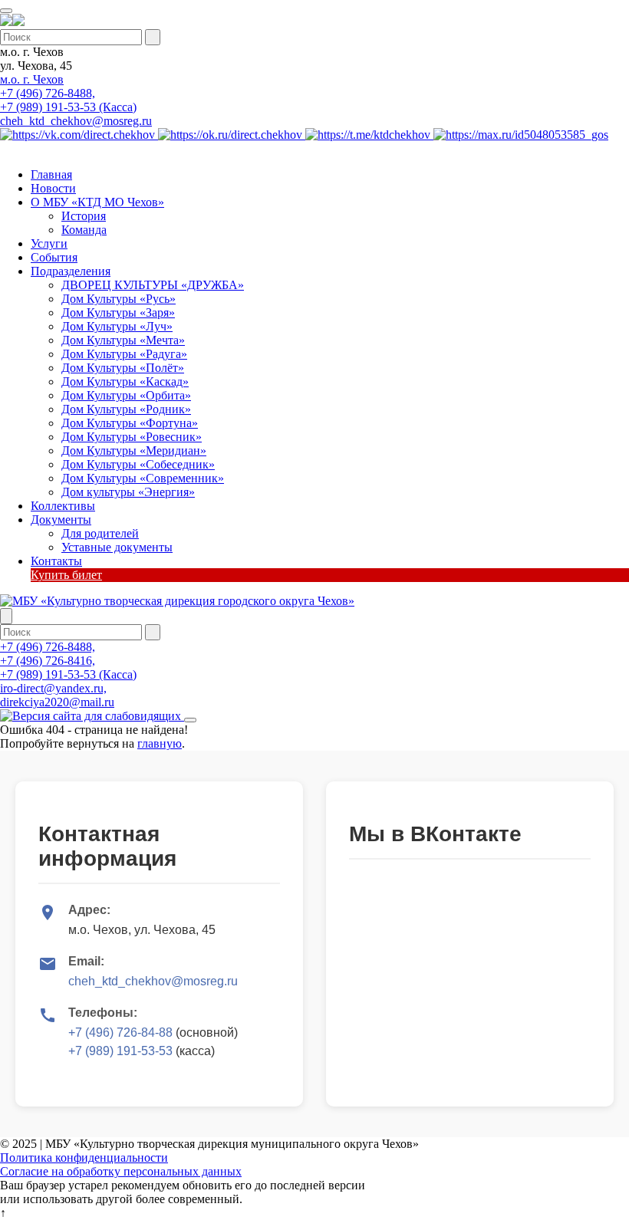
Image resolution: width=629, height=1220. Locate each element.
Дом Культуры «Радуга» (124, 353)
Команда (84, 229)
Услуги (49, 243)
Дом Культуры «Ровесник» (131, 436)
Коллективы (63, 505)
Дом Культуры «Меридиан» (133, 450)
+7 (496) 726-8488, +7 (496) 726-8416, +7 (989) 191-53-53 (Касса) (68, 660)
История (83, 215)
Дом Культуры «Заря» (118, 312)
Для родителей (100, 533)
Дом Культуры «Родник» (126, 409)
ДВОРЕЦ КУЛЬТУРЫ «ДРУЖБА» (152, 284)
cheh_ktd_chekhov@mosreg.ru (76, 120)
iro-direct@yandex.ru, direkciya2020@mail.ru (57, 695)
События (54, 257)
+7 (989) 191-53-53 (120, 1050)
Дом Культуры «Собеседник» (138, 464)
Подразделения (70, 271)
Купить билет (66, 574)
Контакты (56, 560)
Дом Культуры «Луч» (117, 326)
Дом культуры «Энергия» (128, 491)
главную (159, 743)
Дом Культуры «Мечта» (123, 340)
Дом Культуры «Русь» (118, 298)
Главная (51, 174)
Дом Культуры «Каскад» (125, 381)
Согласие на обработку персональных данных (121, 1171)
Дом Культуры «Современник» (142, 478)
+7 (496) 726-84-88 (120, 1032)
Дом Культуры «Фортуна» (129, 422)
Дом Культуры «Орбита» (126, 395)
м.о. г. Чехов (32, 79)
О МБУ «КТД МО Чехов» (97, 202)
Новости (53, 188)
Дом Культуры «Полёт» (122, 367)
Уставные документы (117, 547)
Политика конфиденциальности (84, 1157)
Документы (61, 519)
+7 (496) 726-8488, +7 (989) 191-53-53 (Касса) (68, 100)
